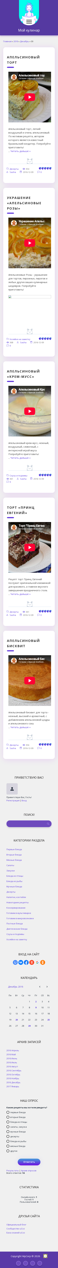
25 (48, 1019)
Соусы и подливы (18, 475)
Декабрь (24, 41)
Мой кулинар (29, 30)
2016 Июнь (11, 1058)
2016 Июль (11, 1062)
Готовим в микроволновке (20, 918)
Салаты (10, 865)
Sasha (13, 172)
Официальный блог (16, 1224)
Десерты (14, 168)
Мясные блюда (14, 860)
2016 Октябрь (13, 1074)
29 (29, 1025)
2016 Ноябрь (12, 1078)
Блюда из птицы (14, 875)
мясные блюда (17, 1146)
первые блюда (18, 1112)
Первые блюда (14, 849)
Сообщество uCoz (15, 1228)
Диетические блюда (16, 928)
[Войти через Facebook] (26, 962)
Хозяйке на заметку (20, 339)
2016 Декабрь (13, 1082)
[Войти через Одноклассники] (42, 962)
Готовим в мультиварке (18, 913)
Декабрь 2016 (15, 986)
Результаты (12, 1170)
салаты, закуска (18, 1126)
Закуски (10, 870)
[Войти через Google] (37, 962)
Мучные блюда (14, 886)
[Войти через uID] (15, 962)
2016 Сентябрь (13, 1070)
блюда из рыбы (18, 1141)
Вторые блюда (14, 854)
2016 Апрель (12, 1050)
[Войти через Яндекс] (31, 962)
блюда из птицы (18, 1122)
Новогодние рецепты (17, 902)
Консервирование (15, 907)
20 (16, 1019)
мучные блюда (18, 1131)
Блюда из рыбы (14, 881)
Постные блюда (14, 923)
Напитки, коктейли (16, 897)
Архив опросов (28, 1170)
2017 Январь (12, 1086)
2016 (16, 41)
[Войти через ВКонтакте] (20, 962)
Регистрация (12, 800)
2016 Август (12, 1066)
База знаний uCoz (15, 1232)
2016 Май (11, 1054)
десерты (14, 1136)
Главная (7, 41)
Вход (24, 800)
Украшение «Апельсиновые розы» (24, 203)
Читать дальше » (20, 151)
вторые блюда (17, 1117)
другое (13, 1150)
